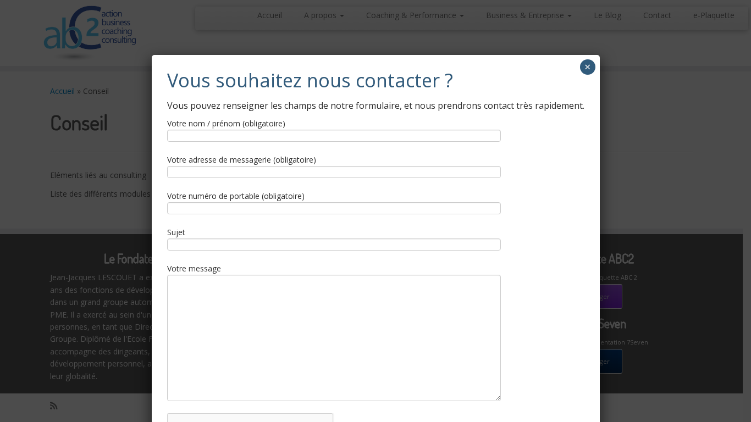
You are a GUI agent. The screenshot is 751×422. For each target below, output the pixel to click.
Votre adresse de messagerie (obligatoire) (241, 159)
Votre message (194, 268)
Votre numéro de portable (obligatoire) (236, 196)
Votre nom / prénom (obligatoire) (226, 123)
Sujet (176, 232)
